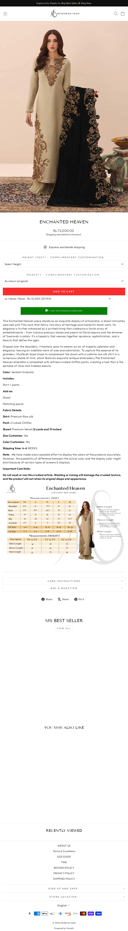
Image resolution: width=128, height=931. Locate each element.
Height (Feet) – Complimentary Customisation (63, 257)
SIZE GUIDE (64, 856)
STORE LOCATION (63, 896)
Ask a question (64, 588)
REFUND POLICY (64, 867)
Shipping (51, 234)
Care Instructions (64, 581)
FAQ (63, 862)
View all (64, 628)
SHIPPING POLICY (64, 878)
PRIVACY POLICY (64, 873)
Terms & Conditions (64, 851)
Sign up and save (63, 888)
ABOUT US (64, 845)
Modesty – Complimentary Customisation (63, 274)
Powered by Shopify (64, 928)
